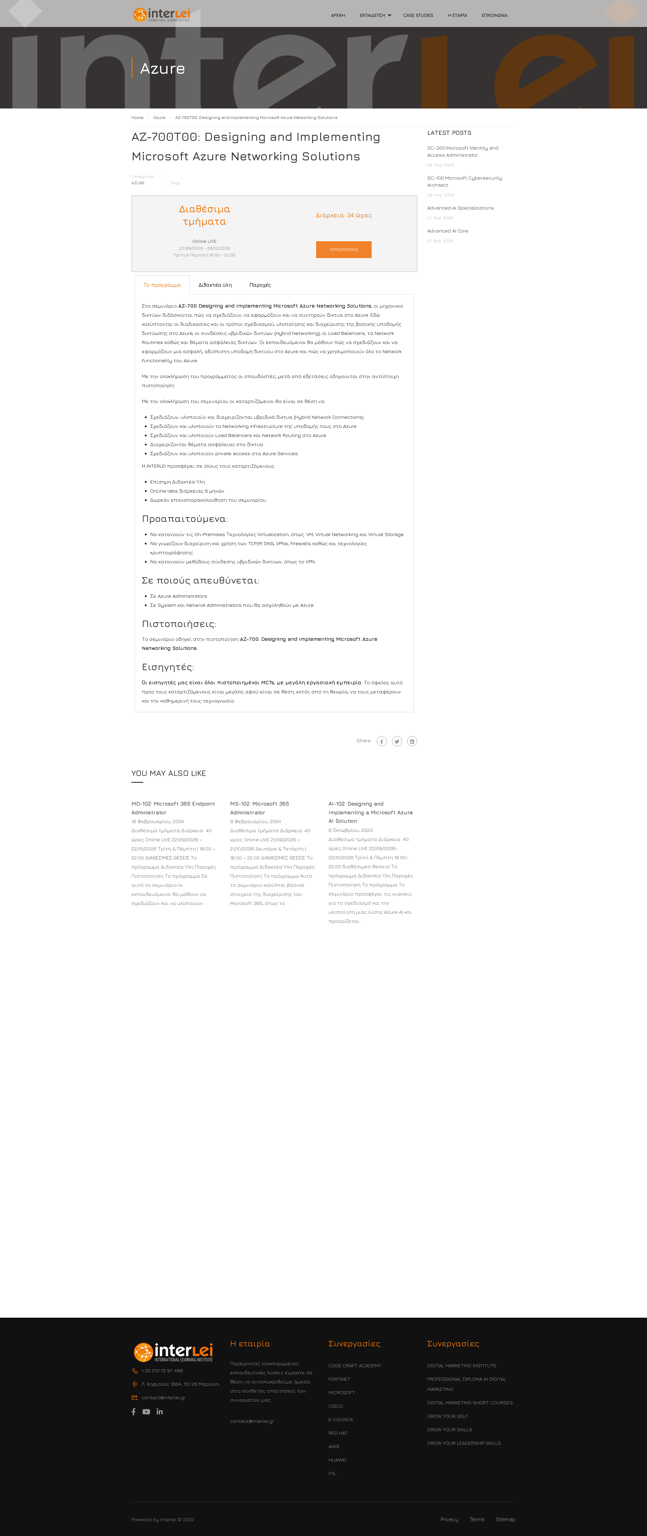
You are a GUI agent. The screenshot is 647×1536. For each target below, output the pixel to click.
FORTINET (339, 1379)
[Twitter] (397, 741)
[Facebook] (382, 741)
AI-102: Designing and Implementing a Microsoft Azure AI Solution (371, 812)
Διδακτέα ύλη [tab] (215, 285)
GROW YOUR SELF (447, 1416)
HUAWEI (337, 1460)
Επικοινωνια (494, 15)
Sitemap (506, 1519)
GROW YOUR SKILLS (449, 1429)
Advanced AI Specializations (460, 208)
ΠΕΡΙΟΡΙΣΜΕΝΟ (344, 249)
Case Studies (418, 15)
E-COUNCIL (341, 1419)
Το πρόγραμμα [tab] (162, 285)
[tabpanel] (274, 503)
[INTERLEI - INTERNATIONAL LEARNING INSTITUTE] (161, 15)
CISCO (336, 1406)
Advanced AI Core (447, 230)
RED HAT (338, 1433)
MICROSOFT (342, 1392)
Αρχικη (338, 15)
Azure (138, 182)
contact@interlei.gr (252, 1421)
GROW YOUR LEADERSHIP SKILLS (464, 1443)
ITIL (332, 1473)
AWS (334, 1446)
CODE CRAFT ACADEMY (355, 1365)
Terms (477, 1519)
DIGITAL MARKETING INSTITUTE (461, 1365)
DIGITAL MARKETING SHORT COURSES (470, 1402)
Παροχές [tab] (260, 285)
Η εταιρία (457, 15)
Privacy (449, 1519)
